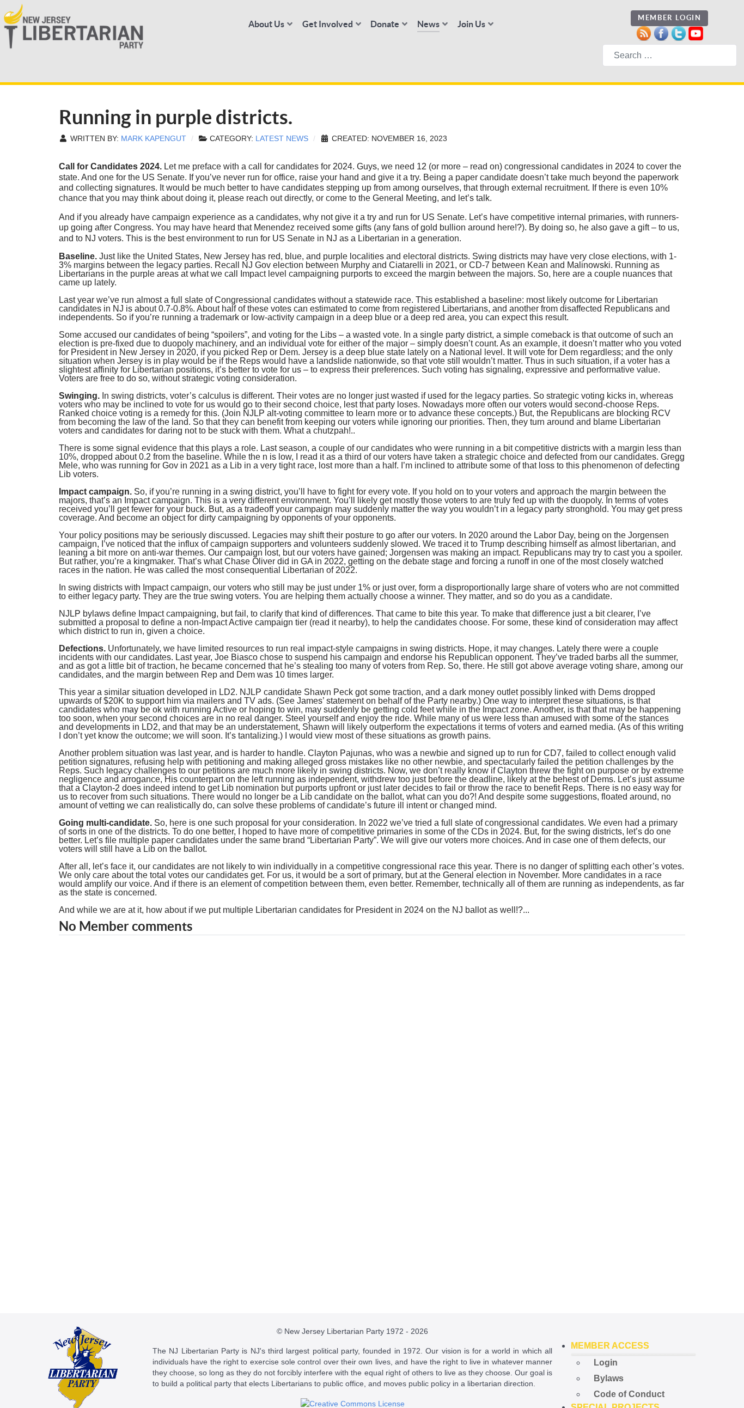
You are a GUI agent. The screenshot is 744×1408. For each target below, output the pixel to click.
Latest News (281, 139)
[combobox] (669, 55)
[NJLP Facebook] (661, 32)
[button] (633, 1346)
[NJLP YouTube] (695, 32)
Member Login (669, 18)
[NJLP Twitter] (678, 32)
